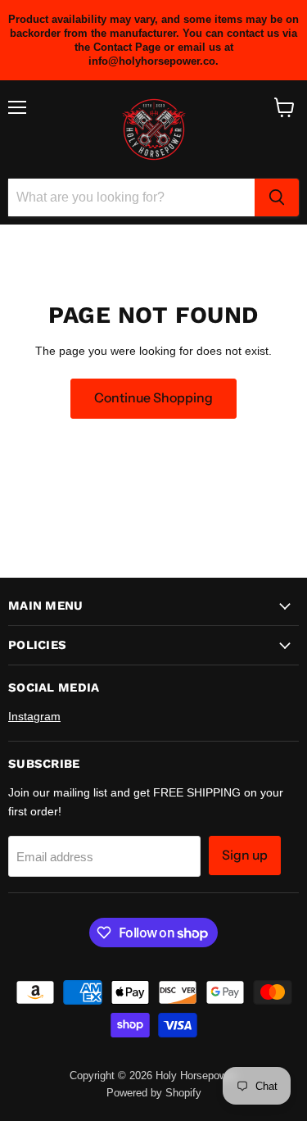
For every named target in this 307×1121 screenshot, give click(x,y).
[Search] (277, 197)
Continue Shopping (153, 398)
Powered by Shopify (153, 1093)
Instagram (34, 716)
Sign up (245, 855)
